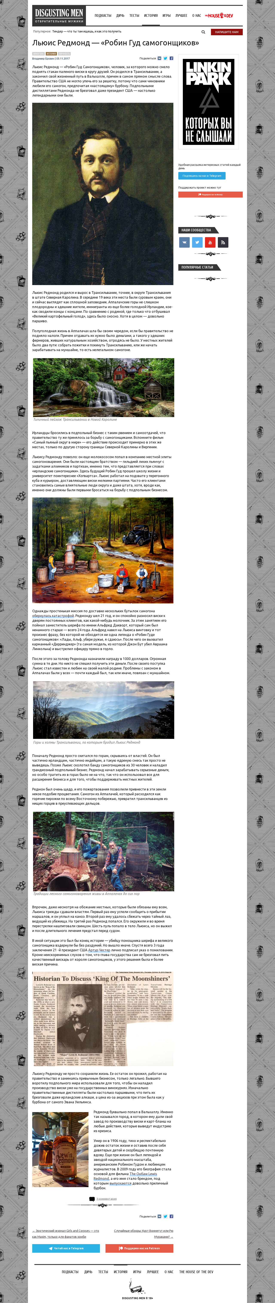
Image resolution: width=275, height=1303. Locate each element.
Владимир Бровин (43, 58)
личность (64, 53)
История (151, 15)
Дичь (120, 15)
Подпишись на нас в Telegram (202, 175)
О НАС (196, 15)
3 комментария (106, 1198)
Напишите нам (226, 32)
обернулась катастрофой (53, 616)
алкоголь (38, 53)
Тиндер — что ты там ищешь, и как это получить (86, 31)
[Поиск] (203, 32)
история (51, 53)
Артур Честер (99, 950)
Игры (167, 15)
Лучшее (181, 15)
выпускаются (120, 1183)
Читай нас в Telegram (69, 1248)
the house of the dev (219, 15)
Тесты (134, 15)
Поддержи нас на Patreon (142, 1248)
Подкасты (103, 15)
